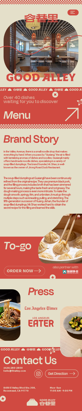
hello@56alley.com (14, 371)
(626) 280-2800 (13, 368)
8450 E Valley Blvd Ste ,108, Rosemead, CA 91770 (19, 389)
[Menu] (73, 12)
